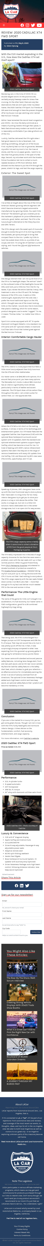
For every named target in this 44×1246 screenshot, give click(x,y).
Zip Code (6, 928)
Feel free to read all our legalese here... (22, 1218)
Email (4, 901)
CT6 (22, 245)
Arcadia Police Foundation (15, 571)
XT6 (29, 245)
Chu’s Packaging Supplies (16, 565)
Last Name (6, 918)
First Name (6, 911)
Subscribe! (36, 932)
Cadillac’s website (31, 738)
